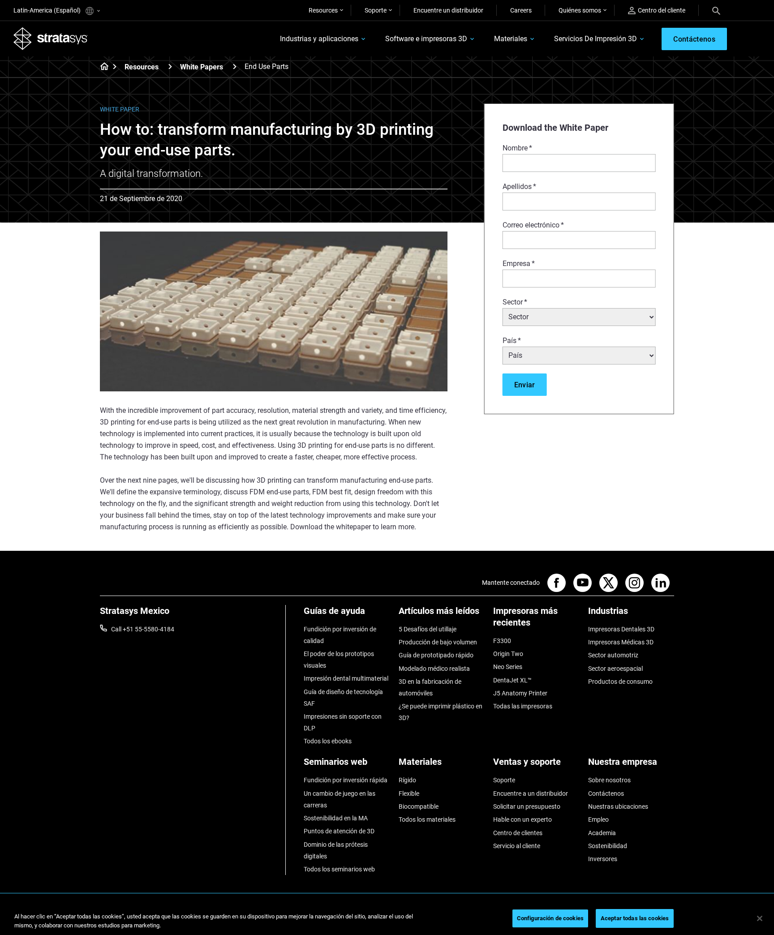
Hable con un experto (522, 819)
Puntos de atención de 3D (339, 831)
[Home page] (101, 67)
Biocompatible (419, 806)
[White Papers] (235, 66)
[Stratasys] (50, 38)
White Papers (201, 67)
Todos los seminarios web (339, 869)
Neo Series (507, 666)
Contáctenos (606, 793)
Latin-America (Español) (47, 10)
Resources (323, 10)
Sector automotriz (613, 655)
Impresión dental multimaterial (346, 678)
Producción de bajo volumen (438, 642)
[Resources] (170, 66)
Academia (602, 832)
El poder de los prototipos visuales (339, 659)
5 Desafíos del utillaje (427, 629)
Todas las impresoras (522, 706)
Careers (521, 10)
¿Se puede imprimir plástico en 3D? (440, 712)
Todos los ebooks (328, 741)
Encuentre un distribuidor (448, 10)
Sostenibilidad (607, 845)
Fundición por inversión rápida (345, 780)
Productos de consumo (620, 681)
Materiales (510, 38)
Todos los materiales (427, 819)
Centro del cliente (661, 10)
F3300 (502, 640)
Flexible (409, 793)
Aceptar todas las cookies (635, 918)
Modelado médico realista (434, 668)
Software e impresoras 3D (426, 38)
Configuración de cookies (550, 918)
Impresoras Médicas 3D (621, 642)
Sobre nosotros (609, 780)
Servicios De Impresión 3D (595, 38)
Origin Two (508, 653)
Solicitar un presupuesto (526, 806)
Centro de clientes (517, 832)
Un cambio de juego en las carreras (339, 799)
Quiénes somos (580, 10)
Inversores (602, 858)
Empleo (598, 819)
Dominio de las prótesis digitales (336, 850)
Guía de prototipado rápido (436, 655)
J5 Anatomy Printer (520, 693)
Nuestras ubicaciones (618, 806)
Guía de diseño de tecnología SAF (343, 697)
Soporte (376, 10)
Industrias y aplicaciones (319, 38)
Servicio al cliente (516, 845)
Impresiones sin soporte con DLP (343, 722)
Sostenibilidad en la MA (336, 818)
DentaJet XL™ (512, 680)
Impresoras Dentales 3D (621, 629)
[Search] (716, 10)
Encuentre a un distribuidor (530, 793)
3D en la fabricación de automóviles (430, 687)
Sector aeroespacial (615, 668)
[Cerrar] (760, 918)
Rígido (407, 780)
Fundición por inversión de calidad (340, 635)
